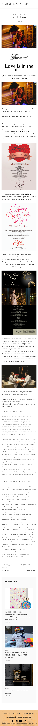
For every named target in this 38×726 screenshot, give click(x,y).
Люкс (7, 650)
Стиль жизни (19, 14)
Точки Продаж (29, 713)
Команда (6, 713)
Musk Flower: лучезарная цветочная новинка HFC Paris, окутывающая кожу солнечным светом (17, 616)
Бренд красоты (31, 570)
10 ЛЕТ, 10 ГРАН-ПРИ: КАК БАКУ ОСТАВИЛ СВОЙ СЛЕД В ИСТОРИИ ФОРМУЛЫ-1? (17, 655)
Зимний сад (5, 570)
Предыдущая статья (8, 566)
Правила (16, 713)
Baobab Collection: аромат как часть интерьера (17, 692)
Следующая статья (27, 565)
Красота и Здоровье (13, 612)
